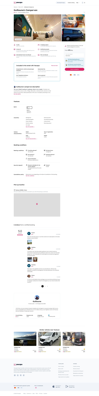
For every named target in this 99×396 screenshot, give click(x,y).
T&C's (37, 393)
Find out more (54, 65)
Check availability (74, 69)
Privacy (40, 393)
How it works (61, 366)
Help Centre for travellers (63, 377)
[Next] (35, 339)
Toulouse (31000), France (23, 12)
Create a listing (71, 2)
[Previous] (15, 339)
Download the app (61, 2)
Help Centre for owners (78, 375)
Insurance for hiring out (78, 371)
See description (17, 94)
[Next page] (47, 286)
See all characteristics (31, 138)
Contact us (29, 393)
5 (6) (16, 12)
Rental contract (76, 368)
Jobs (33, 393)
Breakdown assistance (78, 373)
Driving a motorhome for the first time (63, 371)
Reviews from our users (63, 374)
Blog (24, 393)
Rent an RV (60, 368)
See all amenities (30, 126)
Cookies (45, 393)
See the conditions (30, 175)
